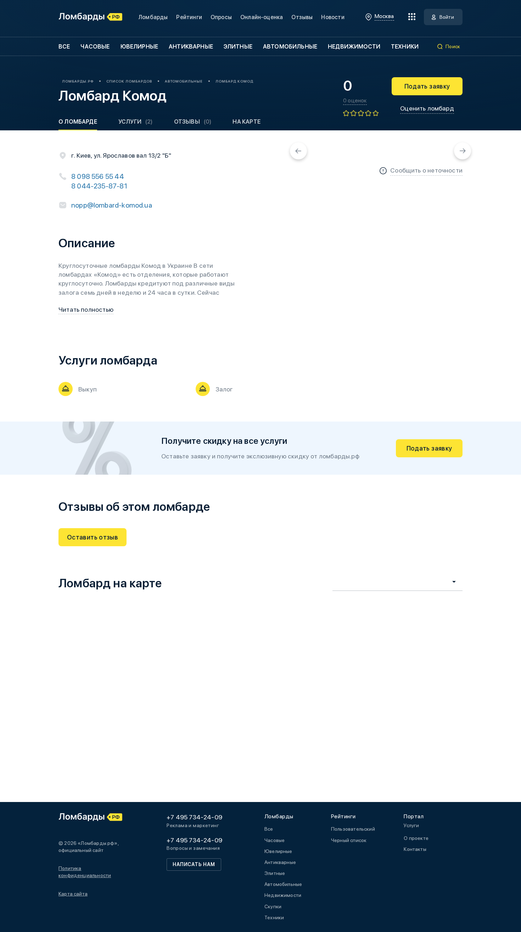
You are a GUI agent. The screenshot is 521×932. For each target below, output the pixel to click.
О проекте (416, 838)
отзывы (193, 121)
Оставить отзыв (92, 537)
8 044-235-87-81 (99, 186)
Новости (332, 17)
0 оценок (355, 100)
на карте (246, 121)
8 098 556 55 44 (97, 176)
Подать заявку (427, 86)
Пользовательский (353, 829)
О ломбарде (77, 121)
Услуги (135, 121)
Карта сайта (73, 894)
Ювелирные (139, 46)
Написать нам (194, 864)
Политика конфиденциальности (84, 871)
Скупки (272, 906)
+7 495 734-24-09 (194, 817)
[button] (298, 150)
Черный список (348, 840)
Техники (405, 46)
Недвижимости (354, 46)
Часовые (95, 46)
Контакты (415, 849)
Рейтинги (189, 17)
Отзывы (302, 17)
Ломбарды (153, 17)
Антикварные (191, 46)
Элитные (238, 46)
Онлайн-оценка (261, 17)
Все (64, 46)
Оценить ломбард (427, 108)
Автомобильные (290, 46)
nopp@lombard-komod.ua (111, 205)
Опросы (221, 17)
